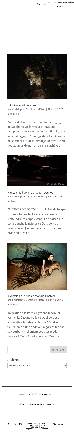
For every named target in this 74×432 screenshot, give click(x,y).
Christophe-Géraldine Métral (28, 109)
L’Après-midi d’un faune (21, 105)
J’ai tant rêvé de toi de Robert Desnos (30, 192)
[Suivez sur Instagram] (20, 424)
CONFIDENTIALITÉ (47, 394)
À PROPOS (61, 6)
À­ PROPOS (33, 394)
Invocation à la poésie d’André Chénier (31, 296)
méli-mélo (13, 113)
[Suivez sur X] (15, 424)
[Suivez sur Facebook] (9, 424)
